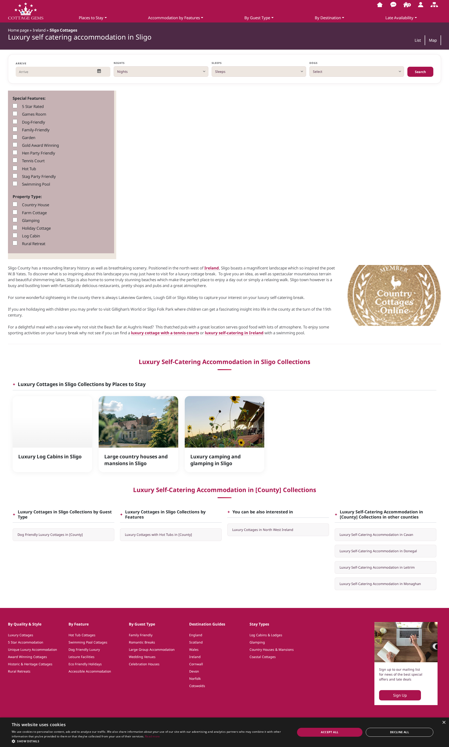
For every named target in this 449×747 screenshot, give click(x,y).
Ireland (211, 268)
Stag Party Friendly (39, 176)
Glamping (31, 220)
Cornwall (196, 664)
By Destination (328, 17)
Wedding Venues (142, 657)
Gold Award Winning (40, 145)
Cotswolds (197, 686)
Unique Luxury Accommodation (32, 649)
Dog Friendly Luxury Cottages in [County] (50, 534)
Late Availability (399, 17)
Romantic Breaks (142, 642)
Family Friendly (140, 635)
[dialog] (224, 732)
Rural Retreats (19, 671)
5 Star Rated (33, 106)
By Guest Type (257, 17)
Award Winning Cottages (27, 657)
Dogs (313, 63)
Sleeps (217, 63)
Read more (152, 736)
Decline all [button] (399, 732)
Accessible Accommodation (90, 671)
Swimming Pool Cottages (88, 642)
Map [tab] (433, 40)
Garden (28, 137)
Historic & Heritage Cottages (30, 664)
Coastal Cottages (263, 657)
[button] (149, 741)
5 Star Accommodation (25, 642)
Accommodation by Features (174, 17)
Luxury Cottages (20, 635)
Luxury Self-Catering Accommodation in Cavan (376, 534)
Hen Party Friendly (38, 153)
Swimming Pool (36, 184)
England (195, 635)
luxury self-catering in (227, 332)
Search (420, 72)
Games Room (34, 114)
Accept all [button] (329, 732)
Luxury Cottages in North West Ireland (262, 529)
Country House (35, 204)
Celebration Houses (144, 664)
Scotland (196, 642)
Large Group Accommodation (152, 649)
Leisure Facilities (81, 657)
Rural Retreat (33, 243)
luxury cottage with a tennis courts (165, 332)
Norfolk (195, 678)
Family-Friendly (36, 129)
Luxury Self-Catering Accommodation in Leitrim (377, 567)
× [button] (443, 722)
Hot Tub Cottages (82, 635)
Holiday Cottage (36, 228)
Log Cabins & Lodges (266, 635)
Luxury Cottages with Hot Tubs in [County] (158, 534)
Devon (194, 671)
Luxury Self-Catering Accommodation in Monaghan (380, 583)
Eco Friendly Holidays (85, 664)
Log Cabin (31, 236)
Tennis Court (33, 160)
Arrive (21, 63)
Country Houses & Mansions (272, 649)
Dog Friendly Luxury (84, 649)
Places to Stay (91, 17)
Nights (119, 63)
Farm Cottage (34, 212)
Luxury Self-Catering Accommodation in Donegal (378, 551)
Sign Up (400, 695)
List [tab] (418, 40)
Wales (194, 649)
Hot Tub (29, 168)
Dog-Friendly (33, 122)
